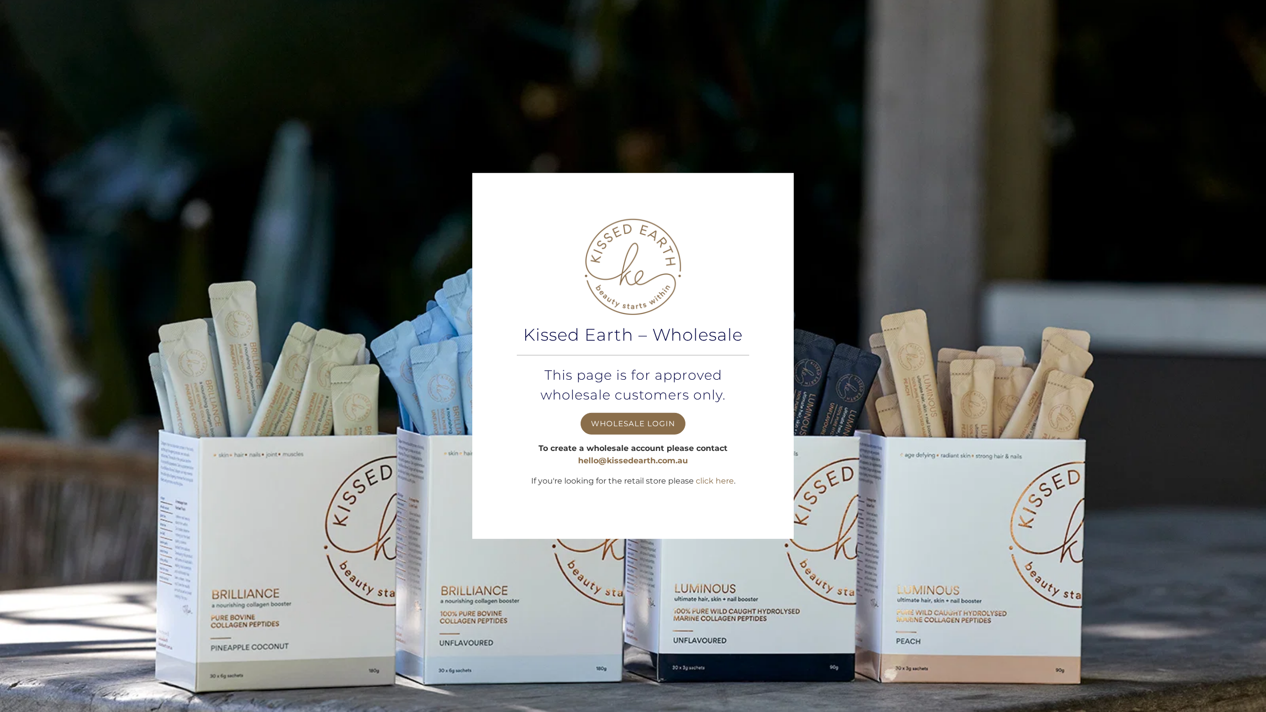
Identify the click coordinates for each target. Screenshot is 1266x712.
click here (715, 481)
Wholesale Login (633, 423)
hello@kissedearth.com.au (633, 460)
